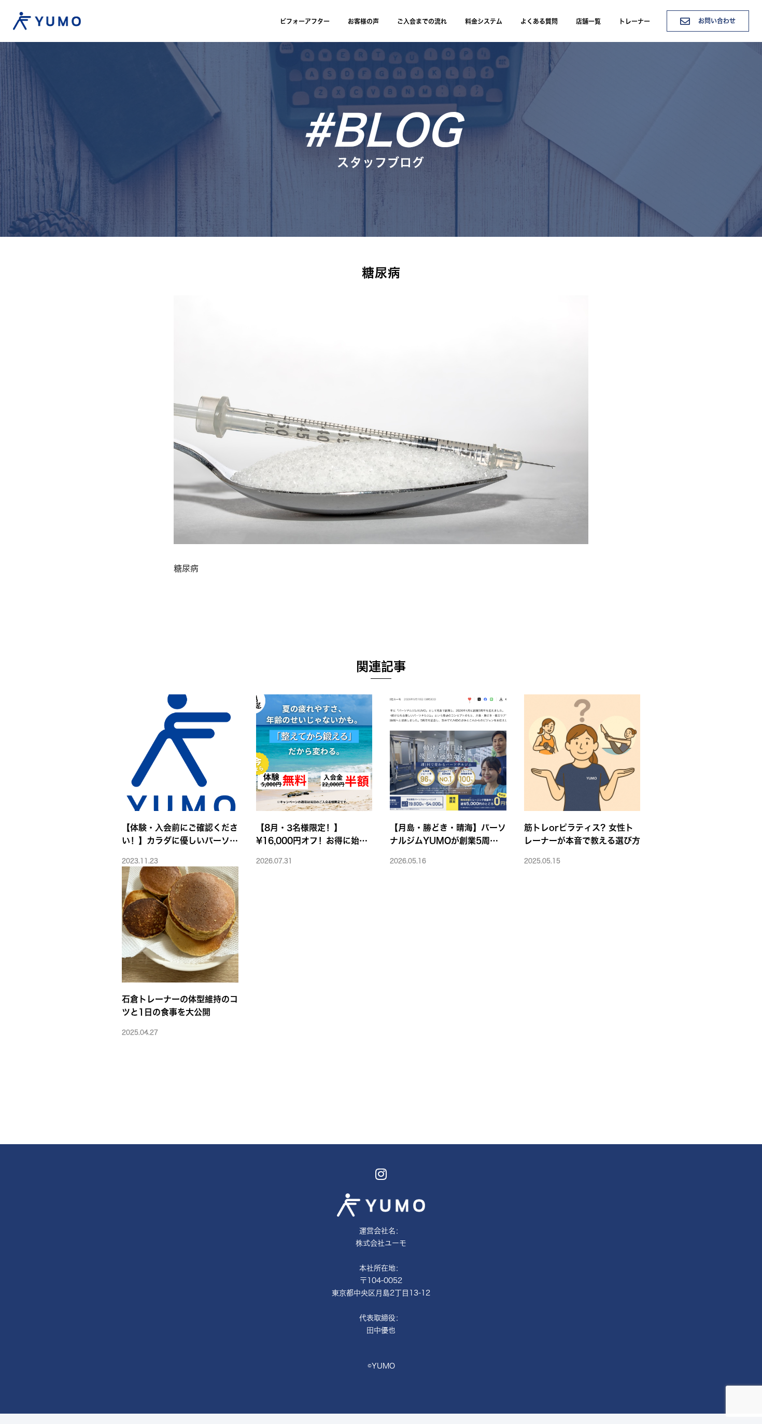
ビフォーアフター (305, 21)
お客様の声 (363, 21)
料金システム (483, 21)
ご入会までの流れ (422, 21)
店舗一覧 (588, 21)
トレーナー (634, 21)
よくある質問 (539, 21)
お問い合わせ (716, 21)
